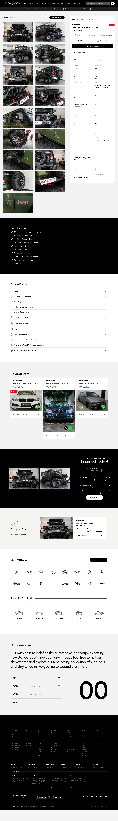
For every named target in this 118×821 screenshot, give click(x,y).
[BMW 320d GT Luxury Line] (59, 411)
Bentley (40, 739)
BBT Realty (15, 749)
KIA (68, 730)
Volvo (83, 753)
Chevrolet (40, 749)
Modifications (28, 739)
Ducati (54, 730)
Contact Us (15, 737)
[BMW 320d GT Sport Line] (26, 400)
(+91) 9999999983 (17, 767)
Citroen (40, 753)
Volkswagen (85, 751)
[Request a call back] (33, 407)
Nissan (83, 730)
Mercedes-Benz (71, 749)
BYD (39, 745)
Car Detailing (28, 741)
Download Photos (56, 17)
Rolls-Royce (85, 737)
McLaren (69, 747)
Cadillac (40, 747)
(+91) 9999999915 (34, 767)
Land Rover (70, 737)
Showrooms (28, 743)
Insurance (27, 737)
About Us (14, 730)
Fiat (54, 734)
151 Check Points (16, 747)
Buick (39, 743)
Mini (68, 753)
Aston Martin (41, 732)
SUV (97, 745)
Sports (98, 743)
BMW (39, 741)
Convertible (99, 732)
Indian (54, 747)
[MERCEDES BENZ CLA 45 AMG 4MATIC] (92, 400)
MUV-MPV (99, 739)
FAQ (26, 730)
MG (68, 751)
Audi (39, 734)
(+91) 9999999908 (81, 767)
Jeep (54, 753)
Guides (27, 734)
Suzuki (83, 743)
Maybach (69, 745)
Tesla (83, 745)
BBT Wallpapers (16, 745)
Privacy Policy (30, 806)
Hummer (55, 743)
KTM (68, 732)
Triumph (84, 749)
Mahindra (69, 741)
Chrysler (40, 751)
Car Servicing (28, 745)
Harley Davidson (57, 739)
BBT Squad (15, 743)
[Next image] (40, 401)
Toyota (83, 747)
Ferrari (54, 732)
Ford (54, 737)
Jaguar (54, 751)
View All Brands (99, 560)
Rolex (83, 734)
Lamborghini (70, 734)
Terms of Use (50, 806)
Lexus (68, 739)
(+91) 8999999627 (51, 767)
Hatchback (99, 737)
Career (14, 739)
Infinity (54, 749)
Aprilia (39, 730)
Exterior (6, 17)
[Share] (111, 19)
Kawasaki (55, 755)
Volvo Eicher (85, 755)
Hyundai (55, 745)
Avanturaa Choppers (43, 737)
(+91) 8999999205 (67, 767)
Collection (79, 19)
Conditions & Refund (40, 806)
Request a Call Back (94, 46)
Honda (54, 741)
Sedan (98, 741)
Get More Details (94, 497)
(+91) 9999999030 (99, 767)
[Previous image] (11, 401)
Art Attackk (104, 806)
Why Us (14, 734)
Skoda (83, 741)
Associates (15, 741)
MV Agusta (70, 755)
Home (73, 19)
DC (39, 755)
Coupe (98, 734)
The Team (14, 732)
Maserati (69, 743)
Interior (12, 17)
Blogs (26, 732)
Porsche (84, 732)
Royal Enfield (85, 739)
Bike (97, 730)
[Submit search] (108, 3)
